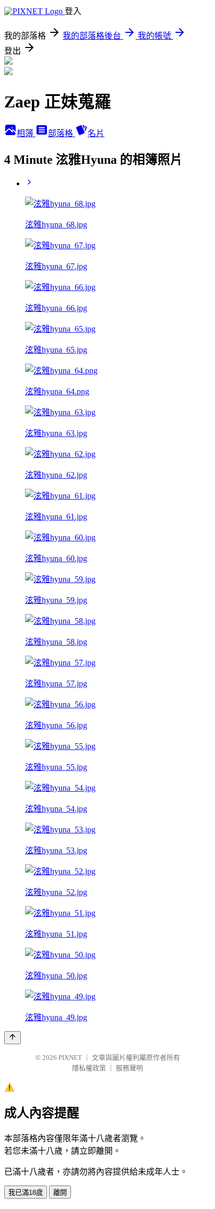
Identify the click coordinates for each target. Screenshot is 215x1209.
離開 (60, 1192)
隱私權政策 (89, 1068)
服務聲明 (129, 1068)
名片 (96, 133)
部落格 (61, 133)
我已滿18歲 (25, 1192)
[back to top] (12, 1037)
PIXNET (70, 1057)
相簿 (26, 133)
